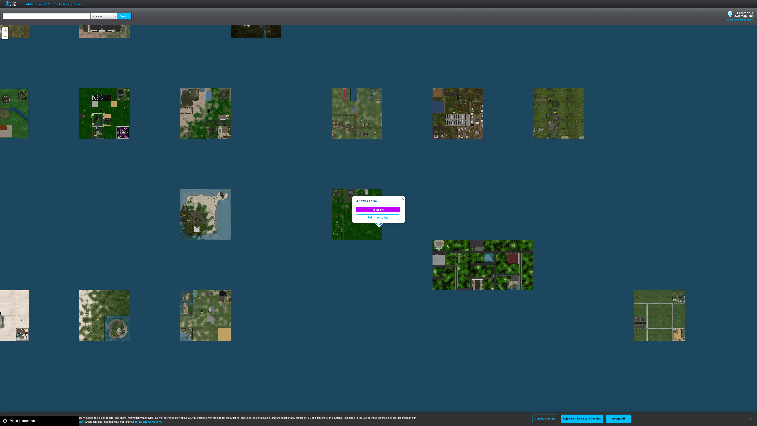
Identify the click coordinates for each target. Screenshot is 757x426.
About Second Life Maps (739, 19)
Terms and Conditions (148, 421)
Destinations (62, 4)
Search (124, 16)
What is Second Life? (37, 4)
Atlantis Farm (366, 201)
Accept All (618, 418)
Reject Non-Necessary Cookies (582, 418)
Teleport (378, 210)
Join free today (377, 217)
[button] (402, 198)
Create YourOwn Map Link (743, 14)
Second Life (13, 3)
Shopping (79, 4)
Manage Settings (544, 418)
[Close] (750, 418)
